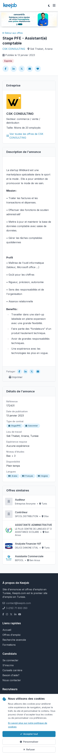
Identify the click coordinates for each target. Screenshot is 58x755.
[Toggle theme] (49, 5)
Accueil (6, 629)
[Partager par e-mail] (30, 69)
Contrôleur (21, 512)
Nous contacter (11, 680)
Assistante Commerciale (29, 556)
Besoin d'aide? (10, 675)
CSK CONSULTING (13, 48)
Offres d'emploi (11, 634)
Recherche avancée (14, 639)
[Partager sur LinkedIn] (14, 69)
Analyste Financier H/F (28, 543)
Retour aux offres (14, 33)
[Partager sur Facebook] (5, 69)
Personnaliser (30, 741)
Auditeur (20, 499)
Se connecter (10, 660)
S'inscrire (8, 665)
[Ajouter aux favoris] (38, 69)
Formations (9, 644)
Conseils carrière (12, 670)
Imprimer (17, 377)
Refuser (30, 749)
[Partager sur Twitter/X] (22, 69)
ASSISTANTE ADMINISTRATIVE (33, 524)
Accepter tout (30, 734)
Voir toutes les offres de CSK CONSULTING (26, 135)
